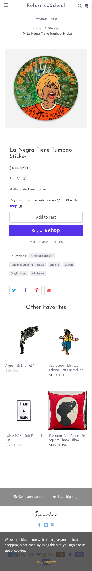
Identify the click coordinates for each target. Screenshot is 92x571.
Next (53, 18)
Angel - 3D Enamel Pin (21, 365)
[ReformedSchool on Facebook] (39, 526)
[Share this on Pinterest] (37, 290)
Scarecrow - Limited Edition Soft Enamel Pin (66, 367)
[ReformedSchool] (46, 514)
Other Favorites (46, 307)
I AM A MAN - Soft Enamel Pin (23, 437)
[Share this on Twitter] (13, 290)
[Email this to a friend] (48, 290)
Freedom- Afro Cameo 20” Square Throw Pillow (67, 437)
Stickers (54, 28)
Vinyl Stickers (18, 273)
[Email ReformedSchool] (52, 526)
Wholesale (38, 273)
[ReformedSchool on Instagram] (46, 526)
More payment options (46, 241)
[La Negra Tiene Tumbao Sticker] (46, 88)
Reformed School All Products (27, 264)
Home (36, 28)
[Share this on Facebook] (25, 290)
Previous (41, 18)
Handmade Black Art (42, 255)
